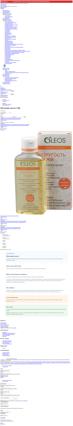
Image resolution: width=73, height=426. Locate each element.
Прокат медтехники (6, 83)
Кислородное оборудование (10, 35)
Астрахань (54, 361)
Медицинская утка (8, 79)
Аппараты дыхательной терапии (11, 24)
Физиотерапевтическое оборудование (12, 60)
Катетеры (7, 34)
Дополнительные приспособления (11, 77)
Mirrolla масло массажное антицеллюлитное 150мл (10, 119)
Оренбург (24, 363)
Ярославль (40, 363)
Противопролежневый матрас (11, 80)
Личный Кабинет (6, 352)
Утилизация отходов (9, 59)
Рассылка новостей (6, 355)
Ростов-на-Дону (42, 362)
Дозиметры (7, 31)
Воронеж (33, 361)
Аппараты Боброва (8, 23)
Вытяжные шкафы (8, 25)
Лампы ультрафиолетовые (10, 71)
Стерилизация (8, 56)
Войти (2, 377)
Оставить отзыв (3, 120)
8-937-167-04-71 (3, 5)
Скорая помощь (8, 55)
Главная (4, 103)
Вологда (11, 363)
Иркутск (26, 362)
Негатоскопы (7, 48)
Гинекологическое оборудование (11, 26)
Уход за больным (6, 75)
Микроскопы (7, 46)
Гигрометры (7, 17)
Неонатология (8, 49)
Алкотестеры (7, 15)
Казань (61, 362)
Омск (69, 362)
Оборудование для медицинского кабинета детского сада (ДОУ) (17, 51)
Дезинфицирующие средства (10, 27)
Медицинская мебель (9, 43)
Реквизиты (5, 332)
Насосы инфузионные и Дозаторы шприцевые (14, 47)
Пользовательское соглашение (8, 334)
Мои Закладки (5, 354)
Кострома (64, 361)
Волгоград (57, 362)
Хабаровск (17, 362)
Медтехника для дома (7, 13)
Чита (8, 363)
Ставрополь (48, 362)
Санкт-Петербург (30, 363)
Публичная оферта (6, 335)
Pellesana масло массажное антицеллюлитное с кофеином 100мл (12, 222)
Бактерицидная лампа (7, 341)
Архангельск (28, 361)
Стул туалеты (7, 81)
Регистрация (5, 97)
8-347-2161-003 (3, 4)
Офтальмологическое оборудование (12, 53)
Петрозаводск (7, 362)
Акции (4, 348)
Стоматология (8, 57)
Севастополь (48, 361)
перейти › (15, 327)
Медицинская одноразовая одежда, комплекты (14, 44)
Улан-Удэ (35, 363)
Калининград (16, 363)
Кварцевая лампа (6, 68)
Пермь (44, 361)
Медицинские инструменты (10, 45)
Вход (1, 97)
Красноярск (65, 362)
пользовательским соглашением (21, 400)
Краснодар (31, 362)
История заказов (6, 353)
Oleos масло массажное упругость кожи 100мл (9, 215)
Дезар (6, 70)
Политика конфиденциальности (9, 333)
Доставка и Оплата (4, 92)
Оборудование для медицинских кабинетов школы (15, 50)
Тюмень (5, 363)
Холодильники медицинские (10, 62)
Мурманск (41, 361)
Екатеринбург (58, 361)
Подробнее (2, 123)
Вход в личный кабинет (7, 380)
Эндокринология (8, 63)
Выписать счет (3, 7)
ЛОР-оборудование (9, 42)
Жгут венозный (8, 32)
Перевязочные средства (9, 54)
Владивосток (22, 362)
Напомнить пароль (4, 376)
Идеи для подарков (6, 11)
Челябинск (53, 362)
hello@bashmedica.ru (41, 1)
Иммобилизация (8, 33)
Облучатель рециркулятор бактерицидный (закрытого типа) (16, 72)
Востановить (3, 413)
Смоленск (12, 362)
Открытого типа (8, 73)
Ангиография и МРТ (9, 21)
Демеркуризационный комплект (11, 28)
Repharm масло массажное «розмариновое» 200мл (10, 228)
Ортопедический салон (7, 343)
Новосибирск (36, 362)
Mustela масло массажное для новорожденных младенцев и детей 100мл (14, 125)
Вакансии (5, 336)
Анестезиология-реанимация (10, 22)
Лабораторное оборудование (10, 39)
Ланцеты (6, 40)
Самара (1, 363)
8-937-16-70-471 (3, 323)
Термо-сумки (7, 58)
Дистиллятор (7, 30)
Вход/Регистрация (4, 95)
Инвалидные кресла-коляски (10, 78)
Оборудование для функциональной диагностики (14, 52)
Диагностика (7, 29)
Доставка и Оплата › (4, 326)
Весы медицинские (9, 16)
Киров (37, 361)
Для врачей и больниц (7, 19)
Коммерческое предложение (5, 89)
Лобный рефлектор (8, 41)
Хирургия (7, 61)
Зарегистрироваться (4, 401)
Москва (20, 363)
